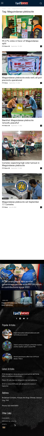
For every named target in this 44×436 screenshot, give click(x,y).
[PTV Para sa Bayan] (22, 3)
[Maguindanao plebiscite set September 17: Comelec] (22, 186)
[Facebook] (16, 318)
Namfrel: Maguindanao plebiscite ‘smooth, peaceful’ (18, 121)
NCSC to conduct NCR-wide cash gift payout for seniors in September (19, 385)
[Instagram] (27, 318)
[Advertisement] (22, 234)
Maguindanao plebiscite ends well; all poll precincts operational (22, 78)
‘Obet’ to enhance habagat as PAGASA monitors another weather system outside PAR (28, 346)
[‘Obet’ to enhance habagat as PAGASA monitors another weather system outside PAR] (7, 346)
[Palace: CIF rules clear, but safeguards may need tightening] (17, 299)
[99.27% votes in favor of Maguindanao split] (22, 26)
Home (4, 8)
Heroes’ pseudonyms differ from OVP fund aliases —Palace (26, 358)
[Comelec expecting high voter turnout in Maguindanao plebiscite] (22, 145)
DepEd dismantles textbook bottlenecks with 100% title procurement (26, 334)
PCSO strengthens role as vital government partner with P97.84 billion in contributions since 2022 (20, 375)
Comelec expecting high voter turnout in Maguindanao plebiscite (20, 164)
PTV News (5, 83)
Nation (4, 37)
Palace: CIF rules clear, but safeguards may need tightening (19, 380)
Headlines (5, 198)
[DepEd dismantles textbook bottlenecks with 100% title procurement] (7, 334)
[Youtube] (24, 318)
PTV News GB (6, 46)
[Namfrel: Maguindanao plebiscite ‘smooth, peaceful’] (22, 103)
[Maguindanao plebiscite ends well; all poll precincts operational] (22, 63)
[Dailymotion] (20, 318)
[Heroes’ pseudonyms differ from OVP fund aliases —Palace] (7, 358)
